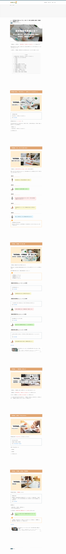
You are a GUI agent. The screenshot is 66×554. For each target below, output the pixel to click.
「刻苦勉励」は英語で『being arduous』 (20, 70)
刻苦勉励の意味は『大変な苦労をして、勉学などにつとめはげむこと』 (24, 56)
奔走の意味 (12, 524)
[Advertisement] (33, 11)
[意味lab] (13, 2)
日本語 (11, 548)
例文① (16, 58)
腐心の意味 (12, 345)
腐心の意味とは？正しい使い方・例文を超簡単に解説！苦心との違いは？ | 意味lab (29, 349)
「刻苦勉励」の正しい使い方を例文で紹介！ (20, 57)
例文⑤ (16, 62)
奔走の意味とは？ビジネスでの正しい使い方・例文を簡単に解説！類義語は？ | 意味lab (29, 528)
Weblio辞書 (15, 117)
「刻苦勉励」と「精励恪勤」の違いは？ (19, 69)
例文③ (16, 60)
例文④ (16, 61)
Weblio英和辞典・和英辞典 (17, 443)
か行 (14, 548)
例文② (16, 59)
